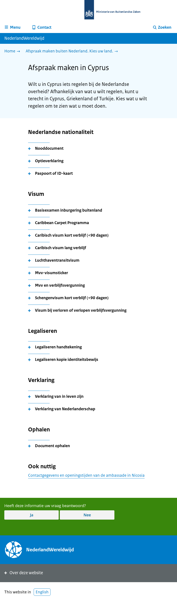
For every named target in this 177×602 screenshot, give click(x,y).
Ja (31, 514)
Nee (87, 514)
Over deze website (26, 572)
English (42, 592)
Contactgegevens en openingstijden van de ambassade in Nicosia (86, 475)
